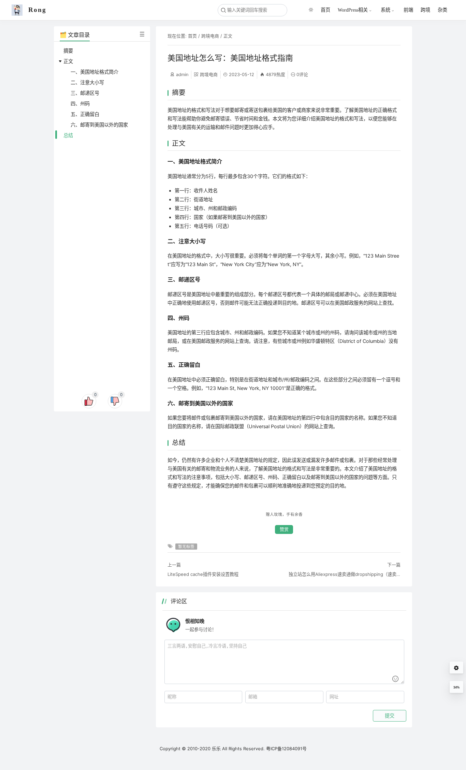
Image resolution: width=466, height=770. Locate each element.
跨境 (425, 10)
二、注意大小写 (87, 82)
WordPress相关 (353, 10)
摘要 (68, 51)
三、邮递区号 (85, 93)
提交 (389, 715)
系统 (385, 10)
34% (456, 687)
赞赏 (284, 529)
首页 (325, 10)
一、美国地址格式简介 (94, 72)
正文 (68, 61)
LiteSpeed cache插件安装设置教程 (203, 574)
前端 (408, 10)
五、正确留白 (85, 114)
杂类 (442, 10)
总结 (68, 135)
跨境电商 (210, 36)
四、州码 (80, 103)
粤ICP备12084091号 (286, 748)
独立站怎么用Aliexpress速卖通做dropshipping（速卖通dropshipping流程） (345, 574)
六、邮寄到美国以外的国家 (99, 125)
